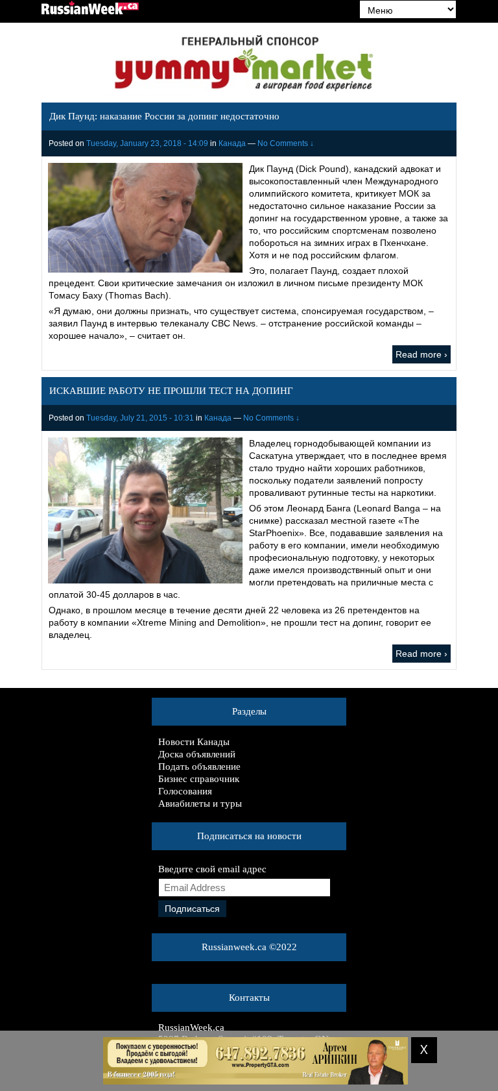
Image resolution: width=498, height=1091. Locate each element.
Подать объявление (199, 766)
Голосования (185, 791)
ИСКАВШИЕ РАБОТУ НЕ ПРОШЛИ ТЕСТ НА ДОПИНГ (171, 391)
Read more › (421, 354)
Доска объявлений (196, 754)
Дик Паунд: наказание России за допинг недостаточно (164, 116)
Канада (232, 143)
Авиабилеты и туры (200, 803)
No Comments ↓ (285, 143)
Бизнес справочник (198, 779)
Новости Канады (194, 742)
